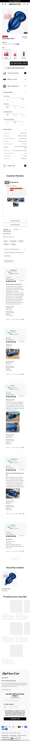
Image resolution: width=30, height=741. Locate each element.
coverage (13, 241)
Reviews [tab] (6, 229)
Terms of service (22, 735)
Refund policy (5, 735)
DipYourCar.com (8, 732)
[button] (24, 4)
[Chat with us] (5, 4)
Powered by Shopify (16, 732)
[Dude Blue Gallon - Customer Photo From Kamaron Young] (10, 200)
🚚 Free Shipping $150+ (15, 1)
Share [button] (9, 319)
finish (13, 244)
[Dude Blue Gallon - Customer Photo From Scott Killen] (16, 200)
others (21, 241)
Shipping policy (5, 737)
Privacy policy (13, 735)
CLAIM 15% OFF (15, 719)
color (5, 241)
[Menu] (2, 4)
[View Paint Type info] (9, 133)
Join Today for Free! (6, 689)
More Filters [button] (9, 261)
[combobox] (6, 707)
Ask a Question (16, 224)
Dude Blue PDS (6, 588)
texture (6, 244)
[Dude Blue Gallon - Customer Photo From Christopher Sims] (16, 204)
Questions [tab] (16, 229)
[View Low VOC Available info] (13, 153)
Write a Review (16, 220)
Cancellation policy (6, 739)
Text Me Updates (9, 704)
